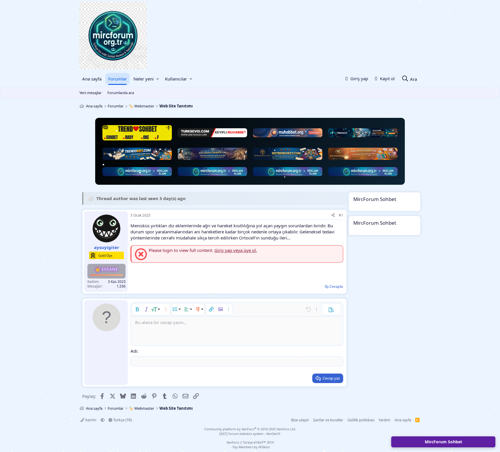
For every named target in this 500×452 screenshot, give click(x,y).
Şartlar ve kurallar (328, 419)
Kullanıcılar (176, 79)
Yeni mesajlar (90, 92)
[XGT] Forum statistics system (250, 433)
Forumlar (117, 79)
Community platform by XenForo (250, 429)
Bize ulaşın (300, 419)
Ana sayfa (92, 79)
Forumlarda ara (120, 92)
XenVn (90, 419)
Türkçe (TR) (122, 419)
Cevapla (336, 286)
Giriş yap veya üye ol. (235, 250)
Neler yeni (143, 79)
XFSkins (264, 447)
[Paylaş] (333, 215)
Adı (133, 351)
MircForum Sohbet (443, 441)
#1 (341, 215)
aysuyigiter (106, 247)
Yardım (384, 419)
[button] (157, 79)
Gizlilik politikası (361, 419)
